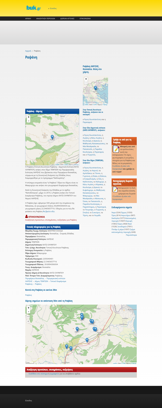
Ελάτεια (103, 176)
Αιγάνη (86, 138)
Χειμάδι (97, 215)
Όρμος (123, 212)
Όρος (114, 215)
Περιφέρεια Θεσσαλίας (34, 278)
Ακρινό (95, 170)
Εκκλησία (115, 218)
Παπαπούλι (87, 149)
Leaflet (57, 164)
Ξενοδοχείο (122, 226)
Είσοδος (53, 8)
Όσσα (85, 201)
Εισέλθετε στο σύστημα (38, 373)
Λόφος (120, 224)
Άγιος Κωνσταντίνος (92, 119)
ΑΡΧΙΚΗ (28, 18)
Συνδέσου (116, 166)
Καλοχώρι (100, 181)
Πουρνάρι (89, 209)
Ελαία (95, 176)
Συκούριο (96, 212)
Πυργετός (91, 154)
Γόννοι (97, 173)
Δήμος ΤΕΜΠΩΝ (41, 281)
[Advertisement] (81, 32)
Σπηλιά (86, 212)
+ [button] (28, 117)
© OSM (65, 164)
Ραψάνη (38, 284)
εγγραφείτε (54, 373)
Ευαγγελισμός (90, 179)
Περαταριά (87, 122)
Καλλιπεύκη (88, 181)
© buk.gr (76, 164)
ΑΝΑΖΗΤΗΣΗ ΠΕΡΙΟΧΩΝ (45, 18)
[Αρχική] (33, 8)
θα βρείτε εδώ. (49, 211)
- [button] (29, 120)
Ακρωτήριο (125, 215)
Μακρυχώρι (88, 195)
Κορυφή (129, 221)
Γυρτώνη (86, 176)
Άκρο (114, 212)
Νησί (130, 224)
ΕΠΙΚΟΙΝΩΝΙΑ (85, 18)
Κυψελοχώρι (88, 190)
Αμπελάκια (87, 173)
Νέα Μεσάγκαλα (89, 146)
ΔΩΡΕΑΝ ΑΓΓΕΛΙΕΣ (67, 18)
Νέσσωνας (99, 198)
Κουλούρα (87, 141)
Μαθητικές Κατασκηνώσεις (94, 143)
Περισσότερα (131, 235)
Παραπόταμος (88, 207)
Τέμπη (85, 215)
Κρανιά (97, 141)
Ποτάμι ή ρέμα (118, 229)
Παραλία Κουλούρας (91, 204)
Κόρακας (99, 184)
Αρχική (28, 51)
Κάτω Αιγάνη (96, 138)
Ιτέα (99, 179)
